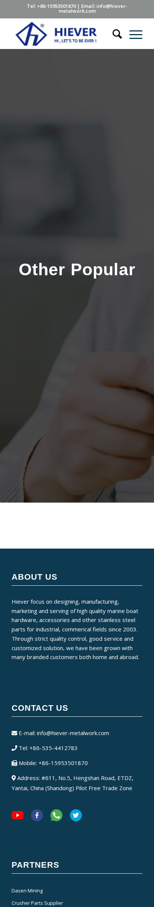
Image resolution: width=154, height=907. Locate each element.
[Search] (113, 34)
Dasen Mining (27, 890)
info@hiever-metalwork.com (73, 733)
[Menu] (132, 34)
